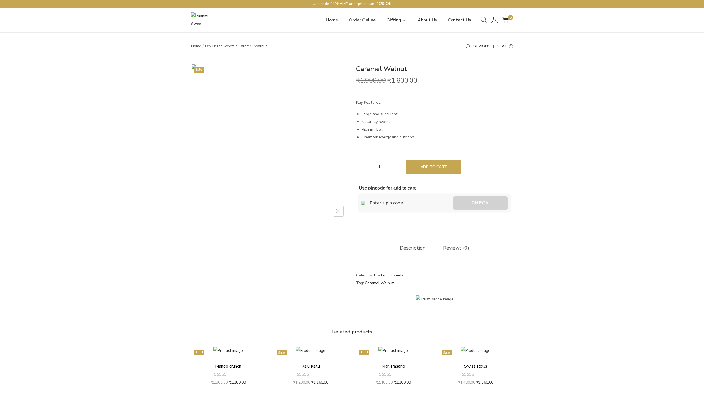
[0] (505, 20)
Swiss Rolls (475, 366)
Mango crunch (228, 366)
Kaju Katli (311, 366)
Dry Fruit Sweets (220, 46)
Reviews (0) (456, 248)
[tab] (412, 248)
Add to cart (433, 166)
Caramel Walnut (379, 283)
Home (196, 46)
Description (412, 248)
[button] (358, 225)
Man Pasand (393, 366)
